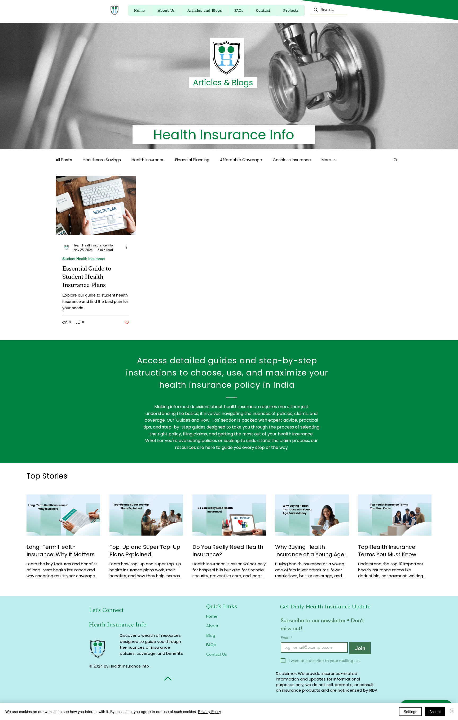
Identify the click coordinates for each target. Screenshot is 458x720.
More (326, 159)
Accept (435, 711)
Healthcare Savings (102, 159)
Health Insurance (148, 159)
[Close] (451, 711)
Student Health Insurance (83, 259)
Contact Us (216, 654)
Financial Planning (192, 159)
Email (286, 637)
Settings (410, 711)
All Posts (64, 159)
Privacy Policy (209, 711)
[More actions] (128, 247)
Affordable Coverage (241, 159)
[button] (395, 160)
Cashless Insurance (292, 159)
